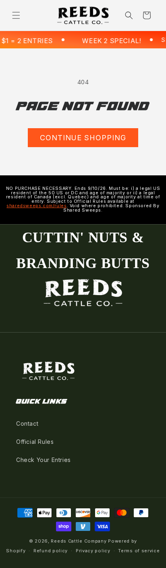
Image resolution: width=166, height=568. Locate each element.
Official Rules (35, 441)
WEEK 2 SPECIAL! (108, 41)
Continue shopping (83, 137)
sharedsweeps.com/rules (36, 205)
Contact (27, 423)
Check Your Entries (43, 459)
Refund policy (50, 550)
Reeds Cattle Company (78, 541)
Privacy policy (93, 550)
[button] (16, 15)
